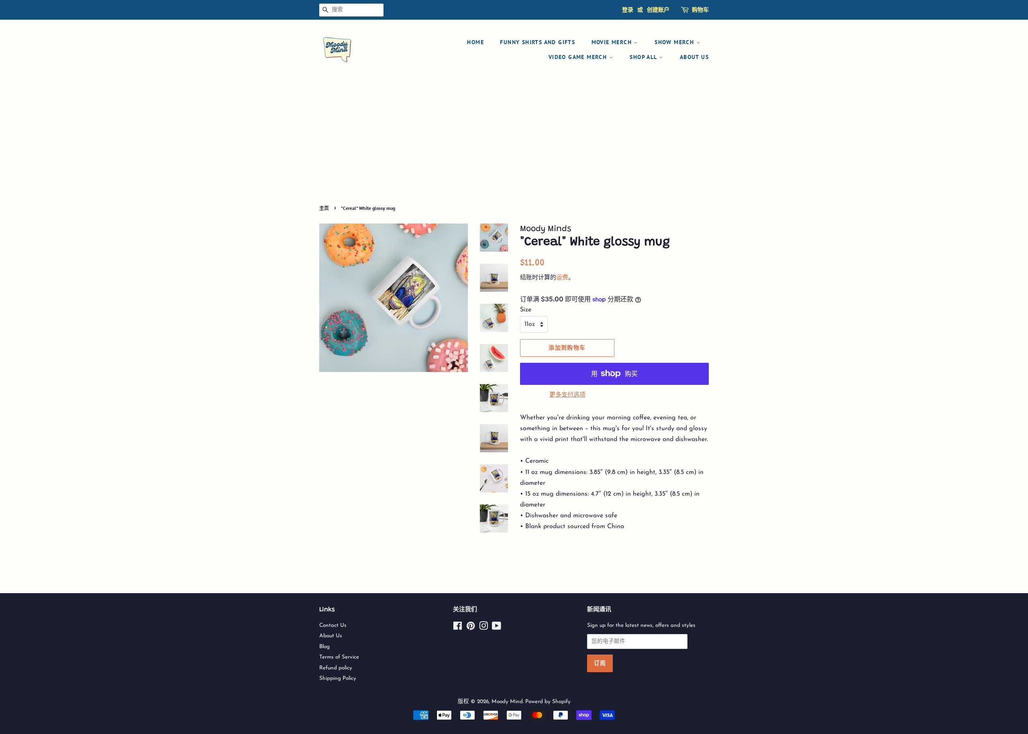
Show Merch (675, 42)
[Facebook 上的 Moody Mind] (457, 627)
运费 (562, 278)
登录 (627, 9)
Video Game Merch (579, 57)
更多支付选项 (567, 395)
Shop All (644, 57)
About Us (694, 57)
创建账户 (658, 9)
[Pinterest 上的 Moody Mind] (470, 627)
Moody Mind (507, 701)
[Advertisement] (514, 142)
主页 (324, 208)
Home (475, 42)
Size (525, 310)
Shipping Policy (337, 678)
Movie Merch (613, 42)
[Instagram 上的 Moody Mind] (483, 627)
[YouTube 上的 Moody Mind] (496, 627)
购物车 (700, 9)
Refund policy (335, 668)
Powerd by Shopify (548, 701)
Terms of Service (339, 657)
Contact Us (333, 625)
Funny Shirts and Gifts (537, 42)
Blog (324, 646)
